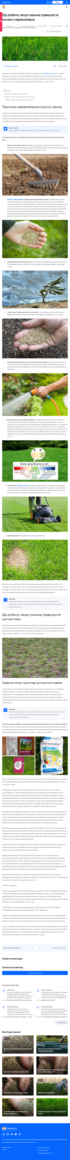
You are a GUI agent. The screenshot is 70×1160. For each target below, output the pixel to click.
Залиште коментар (12, 967)
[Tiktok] (19, 1134)
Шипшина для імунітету (48, 1000)
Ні (38, 948)
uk (49, 2)
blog (6, 2)
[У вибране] (30, 1038)
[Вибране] (67, 2)
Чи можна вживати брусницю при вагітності (54, 1017)
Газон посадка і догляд (27, 26)
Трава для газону (42, 26)
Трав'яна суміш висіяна (15, 199)
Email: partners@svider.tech (45, 1153)
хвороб (30, 536)
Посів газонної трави (56, 26)
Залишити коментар (35, 973)
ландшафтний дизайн (49, 73)
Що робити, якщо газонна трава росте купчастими (19, 97)
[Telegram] (11, 1134)
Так (34, 948)
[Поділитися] (55, 66)
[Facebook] (3, 1134)
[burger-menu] (67, 7)
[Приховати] (65, 91)
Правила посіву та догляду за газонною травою (19, 100)
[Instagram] (7, 1134)
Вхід (57, 2)
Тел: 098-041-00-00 (42, 1150)
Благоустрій (10, 26)
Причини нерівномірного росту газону (16, 94)
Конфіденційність (6, 1147)
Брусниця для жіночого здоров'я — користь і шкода (20, 1017)
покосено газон (22, 485)
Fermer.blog (4, 7)
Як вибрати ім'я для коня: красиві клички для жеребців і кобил (19, 1000)
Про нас (4, 1149)
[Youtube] (15, 1134)
